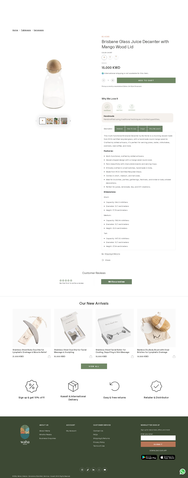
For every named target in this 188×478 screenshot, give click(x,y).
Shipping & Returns (101, 438)
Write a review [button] (116, 281)
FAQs (95, 434)
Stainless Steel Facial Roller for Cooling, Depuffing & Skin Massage (112, 351)
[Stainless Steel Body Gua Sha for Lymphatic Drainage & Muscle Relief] (32, 328)
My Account (71, 431)
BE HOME (106, 36)
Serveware (39, 30)
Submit (158, 444)
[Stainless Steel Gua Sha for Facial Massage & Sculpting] (73, 328)
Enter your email (147, 434)
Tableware (26, 30)
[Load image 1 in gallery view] (42, 121)
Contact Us (98, 431)
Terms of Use (99, 446)
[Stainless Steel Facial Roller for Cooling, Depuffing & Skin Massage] (115, 328)
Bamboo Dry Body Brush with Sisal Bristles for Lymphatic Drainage (153, 351)
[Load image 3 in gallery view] (57, 121)
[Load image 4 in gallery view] (64, 121)
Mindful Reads (45, 434)
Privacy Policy (99, 442)
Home (15, 30)
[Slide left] (36, 121)
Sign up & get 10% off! (32, 397)
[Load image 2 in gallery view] (49, 121)
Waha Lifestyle (22, 476)
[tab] (107, 107)
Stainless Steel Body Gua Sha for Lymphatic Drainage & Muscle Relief (30, 351)
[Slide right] (70, 121)
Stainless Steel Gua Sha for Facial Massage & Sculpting (70, 351)
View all (94, 366)
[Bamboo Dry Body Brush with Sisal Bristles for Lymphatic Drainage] (156, 328)
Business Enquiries (47, 438)
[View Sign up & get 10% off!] (31, 386)
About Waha (44, 431)
